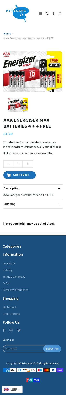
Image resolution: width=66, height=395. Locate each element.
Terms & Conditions (14, 276)
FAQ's (6, 283)
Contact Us (9, 263)
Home (7, 33)
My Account (9, 307)
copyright (12, 363)
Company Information (16, 290)
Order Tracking (11, 314)
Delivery (7, 270)
